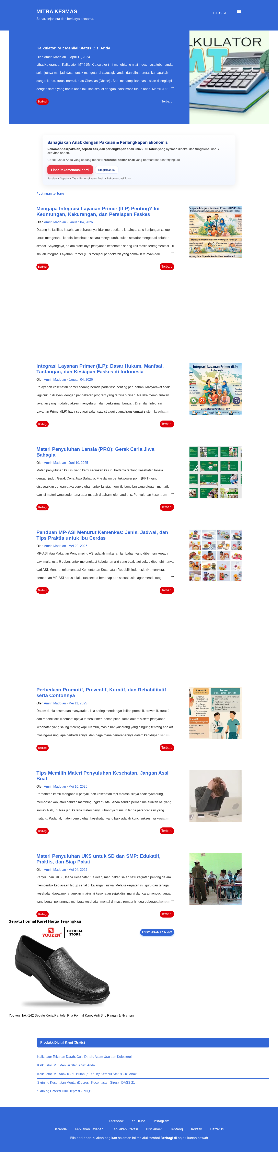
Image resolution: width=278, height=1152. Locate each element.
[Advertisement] (105, 317)
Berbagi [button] (42, 101)
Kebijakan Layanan (89, 1129)
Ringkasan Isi (106, 169)
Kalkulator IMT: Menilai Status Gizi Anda (73, 48)
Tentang (176, 1129)
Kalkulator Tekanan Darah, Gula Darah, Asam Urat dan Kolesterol (84, 1056)
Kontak (196, 1129)
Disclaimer (154, 1129)
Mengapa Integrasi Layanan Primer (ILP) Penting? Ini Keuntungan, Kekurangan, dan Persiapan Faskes (98, 211)
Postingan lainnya (157, 932)
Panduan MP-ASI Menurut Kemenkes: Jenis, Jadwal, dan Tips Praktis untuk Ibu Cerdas (102, 535)
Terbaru (166, 101)
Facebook (116, 1121)
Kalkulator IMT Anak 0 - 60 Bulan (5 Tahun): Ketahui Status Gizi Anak (87, 1074)
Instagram (161, 1121)
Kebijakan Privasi (125, 1129)
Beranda (60, 1129)
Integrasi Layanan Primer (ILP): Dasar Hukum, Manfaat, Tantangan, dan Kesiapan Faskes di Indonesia (100, 368)
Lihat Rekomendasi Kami (70, 170)
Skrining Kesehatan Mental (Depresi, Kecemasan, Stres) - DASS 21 (86, 1082)
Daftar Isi (217, 1129)
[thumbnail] (215, 232)
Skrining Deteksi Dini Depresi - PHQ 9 (64, 1091)
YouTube (138, 1121)
